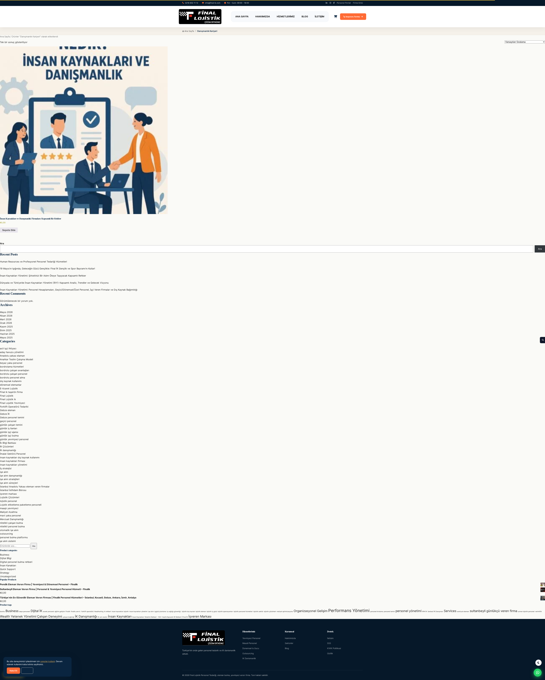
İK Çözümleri (7, 446)
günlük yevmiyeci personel (14, 439)
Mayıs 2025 (6, 337)
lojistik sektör (258, 611)
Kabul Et (13, 671)
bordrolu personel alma (12, 377)
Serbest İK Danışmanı (435, 611)
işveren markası (8, 493)
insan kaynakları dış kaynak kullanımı (19, 457)
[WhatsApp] (538, 673)
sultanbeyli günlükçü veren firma (493, 611)
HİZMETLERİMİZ (286, 16)
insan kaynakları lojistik (120, 611)
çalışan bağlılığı (68, 617)
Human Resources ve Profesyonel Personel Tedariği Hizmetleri (33, 261)
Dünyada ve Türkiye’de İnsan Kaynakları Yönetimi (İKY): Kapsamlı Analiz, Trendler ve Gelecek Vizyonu (54, 282)
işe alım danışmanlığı (11, 475)
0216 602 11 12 (191, 3)
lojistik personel (8, 501)
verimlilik (538, 611)
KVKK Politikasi (334, 648)
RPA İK (424, 611)
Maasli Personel (249, 643)
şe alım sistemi (8, 541)
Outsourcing (248, 653)
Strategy (4, 572)
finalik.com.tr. (76, 611)
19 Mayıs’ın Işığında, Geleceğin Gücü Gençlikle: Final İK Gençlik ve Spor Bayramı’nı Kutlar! (47, 268)
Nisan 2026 (6, 315)
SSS (329, 643)
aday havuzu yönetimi (12, 352)
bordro (2, 611)
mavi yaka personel (10, 515)
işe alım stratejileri (9, 479)
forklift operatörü (87, 611)
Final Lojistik (6, 395)
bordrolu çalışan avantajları (14, 370)
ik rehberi (107, 611)
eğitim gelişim (60, 611)
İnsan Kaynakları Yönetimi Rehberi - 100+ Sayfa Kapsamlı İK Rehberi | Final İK (160, 617)
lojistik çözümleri (270, 611)
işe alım (4, 472)
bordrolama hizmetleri (12, 366)
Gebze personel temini (12, 417)
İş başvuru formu (351, 16)
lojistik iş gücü (212, 611)
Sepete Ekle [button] (8, 230)
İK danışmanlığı (8, 450)
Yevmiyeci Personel (251, 638)
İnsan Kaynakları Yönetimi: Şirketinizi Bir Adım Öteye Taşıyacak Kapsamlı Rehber (43, 275)
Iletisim (330, 638)
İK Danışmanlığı (86, 616)
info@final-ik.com (212, 3)
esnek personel (48, 611)
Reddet (27, 671)
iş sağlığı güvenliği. (174, 611)
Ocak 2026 (6, 322)
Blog (287, 648)
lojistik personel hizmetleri (243, 611)
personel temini (389, 611)
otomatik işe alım (9, 530)
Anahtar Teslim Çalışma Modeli (16, 359)
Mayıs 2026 (6, 312)
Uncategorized (8, 576)
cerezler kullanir (47, 661)
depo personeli (24, 611)
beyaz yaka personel (11, 363)
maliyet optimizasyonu (285, 611)
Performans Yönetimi (349, 610)
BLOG (305, 16)
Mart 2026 (5, 319)
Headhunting (98, 611)
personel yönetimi (409, 611)
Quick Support (8, 569)
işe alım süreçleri (9, 482)
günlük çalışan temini (11, 424)
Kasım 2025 (6, 326)
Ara (2, 243)
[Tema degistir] (538, 663)
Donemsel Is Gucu (250, 648)
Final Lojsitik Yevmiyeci (12, 403)
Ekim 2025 (6, 330)
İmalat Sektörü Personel (13, 453)
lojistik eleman (201, 611)
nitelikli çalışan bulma (11, 522)
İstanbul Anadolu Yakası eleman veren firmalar (25, 486)
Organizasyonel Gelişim (311, 611)
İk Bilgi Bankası (8, 442)
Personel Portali (344, 3)
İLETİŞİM (319, 16)
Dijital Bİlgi (5, 558)
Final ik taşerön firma (11, 392)
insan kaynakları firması (12, 461)
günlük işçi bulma (9, 435)
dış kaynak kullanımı (11, 381)
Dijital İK (36, 611)
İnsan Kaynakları (120, 616)
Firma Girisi (358, 3)
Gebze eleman (7, 410)
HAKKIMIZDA (262, 16)
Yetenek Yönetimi (23, 616)
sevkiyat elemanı (463, 611)
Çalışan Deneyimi (49, 616)
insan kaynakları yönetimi (13, 464)
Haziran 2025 (7, 333)
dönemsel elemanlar (10, 384)
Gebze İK (5, 413)
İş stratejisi (5, 468)
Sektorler (289, 643)
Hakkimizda (290, 638)
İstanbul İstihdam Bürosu (13, 490)
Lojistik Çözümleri (9, 497)
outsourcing (6, 533)
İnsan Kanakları (8, 565)
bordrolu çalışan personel (13, 373)
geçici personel (8, 421)
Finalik (68, 611)
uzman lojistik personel (526, 611)
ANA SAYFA (242, 16)
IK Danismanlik (249, 658)
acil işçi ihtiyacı (8, 348)
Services (450, 611)
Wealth (5, 616)
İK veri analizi (102, 617)
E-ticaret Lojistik (9, 388)
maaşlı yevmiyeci (9, 508)
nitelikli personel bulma (12, 526)
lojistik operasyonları (225, 611)
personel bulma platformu (14, 537)
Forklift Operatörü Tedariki (14, 406)
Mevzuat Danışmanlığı (12, 519)
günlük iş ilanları (8, 428)
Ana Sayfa (189, 31)
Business (4, 554)
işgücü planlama (160, 611)
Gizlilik (330, 653)
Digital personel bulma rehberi (16, 561)
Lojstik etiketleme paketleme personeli (20, 504)
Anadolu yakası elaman (12, 355)
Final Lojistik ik (8, 399)
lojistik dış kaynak (188, 611)
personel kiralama (376, 611)
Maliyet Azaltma (8, 512)
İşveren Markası (199, 616)
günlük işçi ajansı (9, 432)
